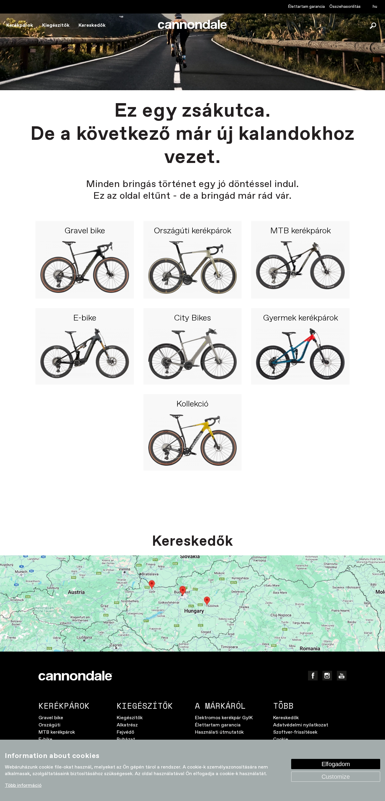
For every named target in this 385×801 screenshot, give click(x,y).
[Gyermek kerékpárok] (300, 354)
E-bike (84, 318)
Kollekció (192, 404)
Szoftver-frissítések (295, 732)
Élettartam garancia (306, 6)
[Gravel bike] (84, 267)
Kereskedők (92, 25)
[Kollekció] (192, 440)
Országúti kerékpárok (192, 231)
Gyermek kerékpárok (300, 318)
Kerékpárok (19, 25)
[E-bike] (84, 354)
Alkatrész (127, 725)
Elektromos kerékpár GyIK (224, 718)
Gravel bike (84, 231)
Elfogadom (336, 764)
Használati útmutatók (219, 732)
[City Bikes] (192, 354)
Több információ (23, 785)
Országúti (49, 725)
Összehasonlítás (345, 6)
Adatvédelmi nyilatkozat (300, 725)
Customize (336, 776)
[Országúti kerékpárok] (192, 267)
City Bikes (192, 318)
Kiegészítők (55, 25)
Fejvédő (125, 732)
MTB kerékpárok (300, 231)
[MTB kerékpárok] (300, 267)
